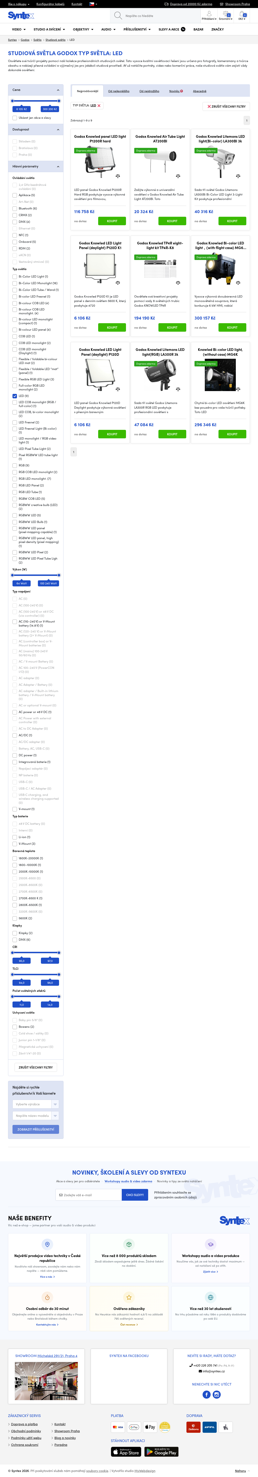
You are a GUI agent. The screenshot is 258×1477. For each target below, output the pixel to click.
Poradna (60, 1444)
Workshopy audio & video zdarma (128, 1181)
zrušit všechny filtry (36, 1067)
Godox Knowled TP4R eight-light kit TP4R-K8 (160, 245)
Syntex (12, 40)
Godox (25, 40)
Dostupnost (20, 129)
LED (93, 105)
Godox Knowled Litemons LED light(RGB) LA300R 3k (160, 352)
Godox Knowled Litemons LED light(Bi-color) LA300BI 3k (220, 138)
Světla (37, 40)
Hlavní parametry (25, 166)
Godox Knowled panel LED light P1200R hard (100, 138)
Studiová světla (56, 40)
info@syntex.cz (214, 1371)
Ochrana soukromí (24, 1444)
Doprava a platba (24, 1424)
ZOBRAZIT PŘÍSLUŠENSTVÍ (36, 1129)
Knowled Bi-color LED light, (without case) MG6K (220, 352)
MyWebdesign (144, 1470)
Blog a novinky (65, 1437)
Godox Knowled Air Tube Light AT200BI (160, 138)
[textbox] (28, 1104)
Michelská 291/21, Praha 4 (57, 1355)
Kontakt (77, 4)
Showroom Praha (67, 1431)
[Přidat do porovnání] (118, 176)
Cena (16, 89)
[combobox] (35, 1104)
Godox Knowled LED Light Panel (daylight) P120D (100, 352)
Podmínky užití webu (26, 1437)
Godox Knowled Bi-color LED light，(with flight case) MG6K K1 (220, 245)
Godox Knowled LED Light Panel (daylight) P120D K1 (100, 245)
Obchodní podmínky (26, 1431)
